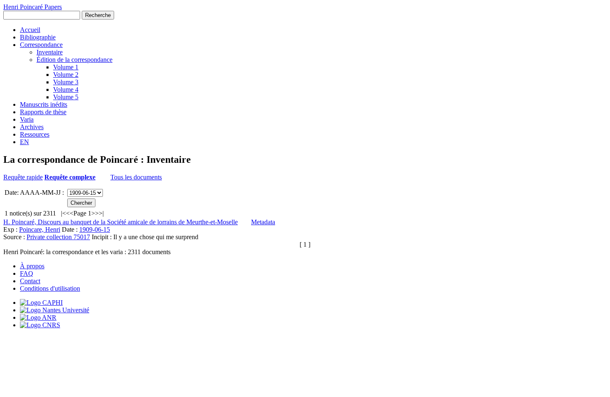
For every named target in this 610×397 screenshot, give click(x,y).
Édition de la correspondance (74, 59)
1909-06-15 (94, 229)
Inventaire (50, 52)
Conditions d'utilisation (50, 288)
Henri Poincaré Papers (32, 6)
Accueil (30, 29)
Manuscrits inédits (43, 104)
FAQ (26, 273)
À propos (32, 266)
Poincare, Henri (39, 229)
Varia (27, 119)
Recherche (98, 15)
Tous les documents (136, 177)
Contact (30, 280)
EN (24, 141)
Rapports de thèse (43, 111)
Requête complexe (69, 177)
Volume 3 (65, 82)
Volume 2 (65, 74)
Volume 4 (65, 89)
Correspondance (41, 44)
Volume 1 (65, 67)
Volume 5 (65, 96)
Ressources (34, 134)
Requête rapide (23, 177)
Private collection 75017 (58, 236)
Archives (32, 126)
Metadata (263, 221)
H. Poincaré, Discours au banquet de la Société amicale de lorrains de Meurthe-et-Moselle (120, 221)
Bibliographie (38, 37)
